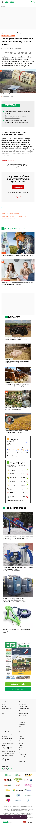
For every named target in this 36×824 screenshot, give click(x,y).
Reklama (4, 706)
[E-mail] (22, 53)
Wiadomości (22, 734)
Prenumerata (22, 757)
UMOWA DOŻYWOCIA (14, 213)
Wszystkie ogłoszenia (18, 636)
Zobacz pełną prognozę (13, 455)
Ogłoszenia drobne (23, 713)
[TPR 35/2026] (18, 661)
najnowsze (14, 317)
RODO (3, 713)
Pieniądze (21, 738)
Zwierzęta (21, 750)
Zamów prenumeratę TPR (8, 734)
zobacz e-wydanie (18, 684)
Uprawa (21, 743)
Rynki (20, 736)
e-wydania (21, 759)
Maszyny (21, 745)
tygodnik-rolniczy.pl (6, 33)
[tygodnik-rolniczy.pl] (9, 2)
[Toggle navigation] (2, 2)
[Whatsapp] (26, 53)
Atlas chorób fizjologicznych (8, 751)
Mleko (20, 747)
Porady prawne (21, 33)
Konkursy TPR (22, 715)
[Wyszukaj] (34, 2)
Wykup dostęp (18, 187)
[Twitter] (15, 53)
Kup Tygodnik (5, 736)
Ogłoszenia (22, 761)
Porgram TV (22, 722)
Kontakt (3, 704)
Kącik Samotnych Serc (24, 720)
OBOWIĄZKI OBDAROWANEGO (8, 218)
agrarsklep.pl (22, 724)
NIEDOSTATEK (5, 213)
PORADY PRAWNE (22, 216)
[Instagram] (5, 769)
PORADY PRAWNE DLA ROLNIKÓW (9, 216)
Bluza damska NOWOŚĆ (7, 755)
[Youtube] (8, 769)
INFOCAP (21, 752)
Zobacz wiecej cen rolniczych (15, 500)
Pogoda (21, 711)
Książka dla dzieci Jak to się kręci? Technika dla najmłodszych (8, 759)
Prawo (14, 33)
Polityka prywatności (6, 708)
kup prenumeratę (18, 689)
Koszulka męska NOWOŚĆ (8, 753)
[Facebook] (11, 53)
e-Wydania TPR (22, 717)
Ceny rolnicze (22, 754)
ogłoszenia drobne (16, 507)
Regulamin (4, 711)
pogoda (14, 439)
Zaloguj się (18, 197)
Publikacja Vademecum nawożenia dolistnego (7, 748)
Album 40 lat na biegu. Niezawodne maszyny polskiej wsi (9, 740)
